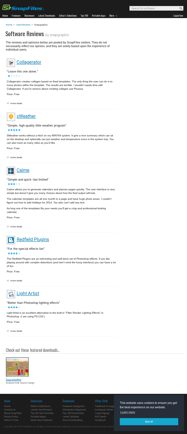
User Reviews (23, 24)
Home (9, 24)
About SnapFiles (13, 413)
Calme (23, 170)
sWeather (26, 116)
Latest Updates (71, 416)
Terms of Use (11, 420)
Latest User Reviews (41, 409)
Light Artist (28, 293)
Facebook (100, 420)
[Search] (179, 8)
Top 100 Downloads (73, 413)
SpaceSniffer (14, 379)
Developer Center (104, 409)
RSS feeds (100, 416)
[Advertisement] (150, 97)
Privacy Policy (11, 416)
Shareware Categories (74, 409)
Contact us (9, 409)
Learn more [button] (127, 412)
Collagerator (29, 62)
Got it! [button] (149, 421)
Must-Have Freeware (41, 420)
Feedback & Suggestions (108, 406)
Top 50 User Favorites (42, 413)
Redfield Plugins (33, 239)
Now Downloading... (73, 420)
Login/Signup (102, 413)
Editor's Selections (40, 406)
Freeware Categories (73, 406)
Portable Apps (38, 416)
